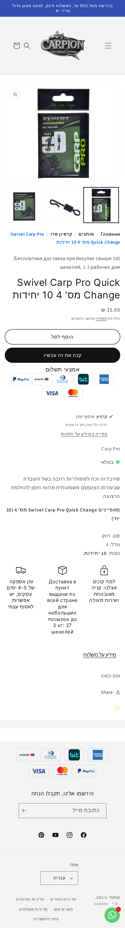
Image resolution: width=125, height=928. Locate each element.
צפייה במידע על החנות (84, 434)
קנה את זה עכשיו (63, 355)
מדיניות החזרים (63, 899)
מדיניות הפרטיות (30, 899)
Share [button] (107, 692)
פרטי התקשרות (46, 919)
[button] (108, 46)
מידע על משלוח (99, 654)
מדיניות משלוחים (33, 909)
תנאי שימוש (63, 909)
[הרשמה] (26, 810)
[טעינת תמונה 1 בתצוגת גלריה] (101, 205)
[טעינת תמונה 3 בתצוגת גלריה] (24, 205)
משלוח (101, 318)
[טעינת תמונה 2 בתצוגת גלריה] (62, 205)
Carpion (101, 903)
